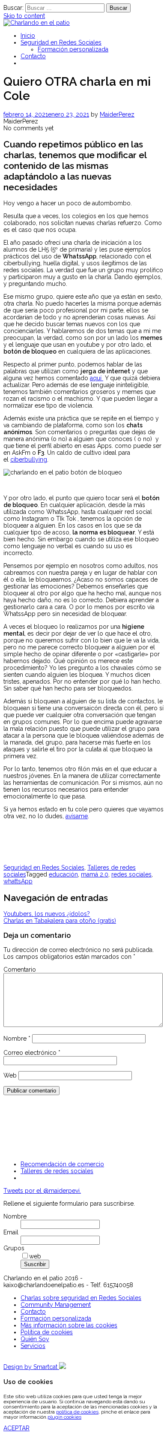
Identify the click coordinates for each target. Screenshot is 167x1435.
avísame (77, 816)
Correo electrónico (31, 1052)
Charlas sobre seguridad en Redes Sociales (81, 1297)
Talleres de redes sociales (57, 1171)
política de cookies (77, 1412)
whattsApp (18, 881)
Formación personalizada (73, 49)
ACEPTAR (16, 1428)
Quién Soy (35, 1339)
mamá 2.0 (94, 874)
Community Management (56, 1304)
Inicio (28, 35)
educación (63, 874)
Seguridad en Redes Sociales (61, 42)
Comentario (19, 969)
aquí (96, 378)
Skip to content (24, 15)
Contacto (33, 56)
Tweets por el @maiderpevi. (42, 1190)
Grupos (13, 1248)
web (35, 1256)
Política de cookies (47, 1332)
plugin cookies (64, 1417)
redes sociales (131, 874)
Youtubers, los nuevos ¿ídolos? (46, 913)
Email (10, 1232)
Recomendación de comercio (62, 1164)
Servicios (33, 1345)
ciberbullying (28, 459)
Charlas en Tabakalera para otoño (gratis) (59, 920)
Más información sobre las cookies (69, 1325)
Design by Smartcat (31, 1366)
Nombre (16, 1038)
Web (10, 1075)
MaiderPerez (117, 114)
